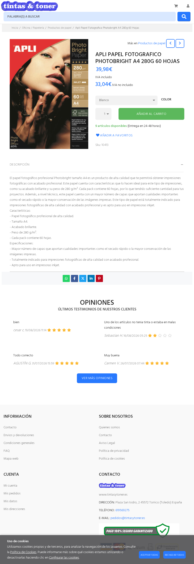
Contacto (10, 427)
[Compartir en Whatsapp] (66, 278)
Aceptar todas (149, 555)
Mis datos (10, 501)
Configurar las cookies (64, 557)
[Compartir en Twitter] (82, 278)
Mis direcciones (14, 509)
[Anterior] (170, 43)
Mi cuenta (10, 485)
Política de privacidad (114, 451)
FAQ (7, 451)
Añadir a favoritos (116, 135)
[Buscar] (183, 16)
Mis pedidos (12, 493)
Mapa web (11, 458)
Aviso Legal (107, 443)
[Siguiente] (180, 43)
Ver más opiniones (97, 378)
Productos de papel (151, 43)
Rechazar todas (174, 555)
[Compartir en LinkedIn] (91, 278)
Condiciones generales (19, 443)
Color (166, 100)
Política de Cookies (23, 552)
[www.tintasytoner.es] (29, 6)
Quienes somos (109, 427)
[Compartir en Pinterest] (99, 278)
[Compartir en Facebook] (74, 278)
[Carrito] (176, 6)
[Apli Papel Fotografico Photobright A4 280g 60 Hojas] (49, 95)
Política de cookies (112, 458)
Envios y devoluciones (19, 435)
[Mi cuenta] (188, 6)
